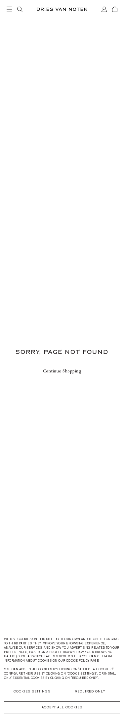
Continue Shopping (62, 371)
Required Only (90, 691)
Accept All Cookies (62, 707)
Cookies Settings (32, 691)
